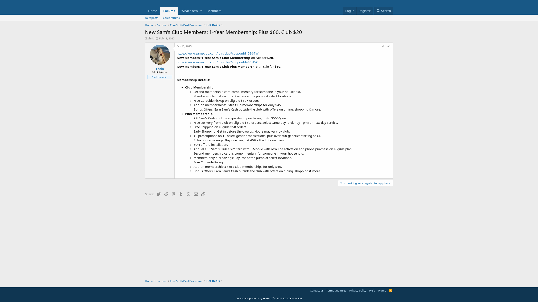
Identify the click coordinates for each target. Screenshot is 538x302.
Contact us (316, 290)
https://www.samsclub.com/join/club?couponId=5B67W (217, 53)
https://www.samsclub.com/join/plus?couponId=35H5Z (217, 62)
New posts (151, 18)
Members (214, 11)
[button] (201, 11)
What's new (189, 11)
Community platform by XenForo (269, 298)
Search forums (171, 18)
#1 (389, 46)
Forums (169, 11)
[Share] (383, 46)
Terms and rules (336, 290)
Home (152, 11)
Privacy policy (357, 290)
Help (372, 290)
